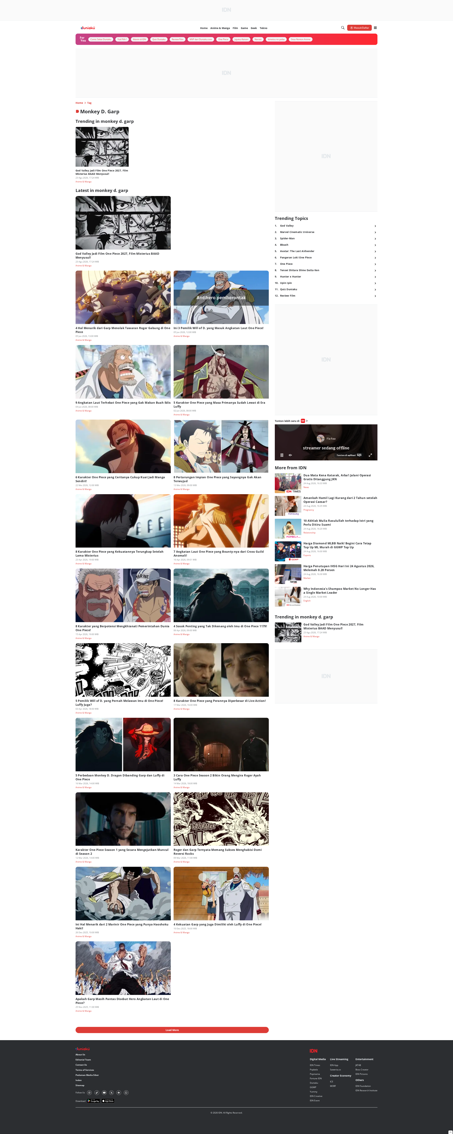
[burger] (375, 28)
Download (80, 1101)
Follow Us (80, 1092)
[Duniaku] (88, 27)
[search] (343, 28)
